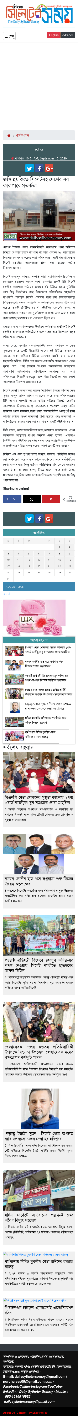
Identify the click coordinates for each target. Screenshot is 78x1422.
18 (18, 566)
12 (28, 559)
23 (69, 566)
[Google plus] (49, 168)
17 (8, 566)
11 (18, 559)
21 (49, 566)
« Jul (6, 593)
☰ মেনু (9, 36)
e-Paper (67, 35)
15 (59, 559)
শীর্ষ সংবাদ (22, 135)
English (54, 35)
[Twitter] (29, 168)
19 (28, 566)
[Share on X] (32, 499)
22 (59, 566)
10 (8, 559)
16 (69, 559)
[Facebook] (39, 168)
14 (49, 559)
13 (39, 559)
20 (39, 566)
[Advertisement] (39, 86)
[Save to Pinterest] (51, 499)
